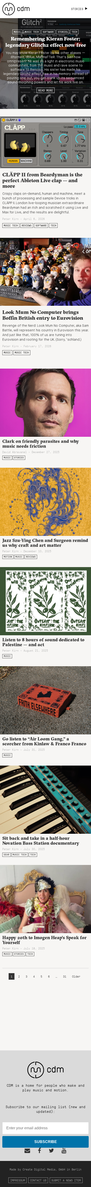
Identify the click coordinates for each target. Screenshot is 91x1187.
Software (48, 32)
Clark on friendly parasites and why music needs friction (40, 443)
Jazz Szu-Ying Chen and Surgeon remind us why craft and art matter (45, 543)
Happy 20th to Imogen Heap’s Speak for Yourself (44, 940)
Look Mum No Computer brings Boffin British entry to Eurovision (42, 315)
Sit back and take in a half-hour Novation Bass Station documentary (40, 840)
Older (76, 976)
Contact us (38, 1180)
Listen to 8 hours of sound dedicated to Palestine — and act (43, 642)
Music (17, 32)
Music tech (32, 32)
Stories (63, 32)
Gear (6, 854)
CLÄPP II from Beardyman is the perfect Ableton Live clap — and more (42, 180)
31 (64, 976)
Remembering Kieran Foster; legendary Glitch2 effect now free (45, 41)
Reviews (27, 225)
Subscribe (45, 1142)
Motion (8, 556)
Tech (74, 32)
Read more (45, 90)
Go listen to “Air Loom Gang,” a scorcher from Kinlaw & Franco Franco (44, 741)
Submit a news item (66, 1180)
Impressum (17, 1180)
